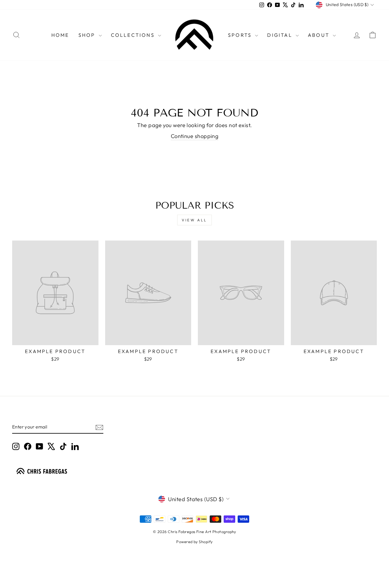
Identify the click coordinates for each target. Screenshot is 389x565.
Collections (134, 35)
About (319, 35)
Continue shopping (195, 136)
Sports (240, 35)
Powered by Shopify (194, 541)
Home (60, 35)
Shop (87, 35)
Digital (280, 35)
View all (194, 220)
